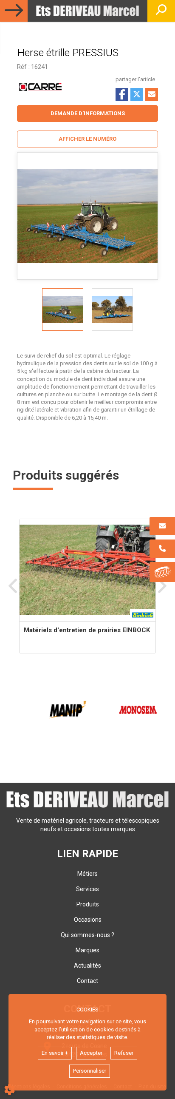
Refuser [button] (123, 1053)
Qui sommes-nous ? (87, 934)
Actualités (87, 965)
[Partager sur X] (136, 94)
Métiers (87, 873)
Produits (87, 904)
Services (87, 889)
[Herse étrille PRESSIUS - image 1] (62, 309)
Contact (87, 980)
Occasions (88, 919)
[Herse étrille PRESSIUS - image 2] (112, 309)
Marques (87, 950)
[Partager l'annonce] (151, 94)
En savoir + (55, 1053)
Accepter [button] (91, 1053)
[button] (87, 139)
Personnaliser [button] (89, 1071)
